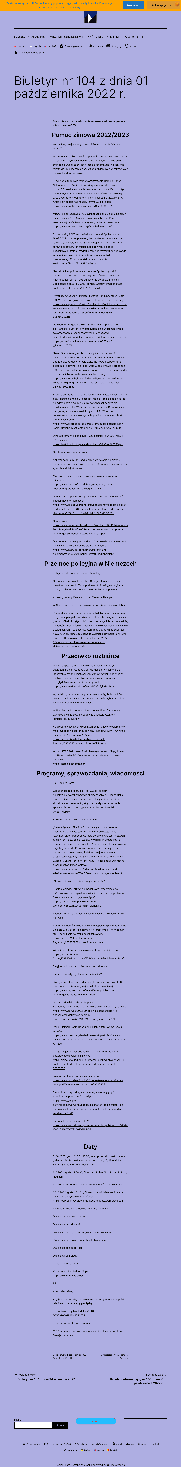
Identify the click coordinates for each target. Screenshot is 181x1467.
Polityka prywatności (163, 5)
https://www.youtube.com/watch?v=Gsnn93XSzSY (82, 206)
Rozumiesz (133, 5)
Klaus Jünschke (66, 1358)
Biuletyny (124, 1358)
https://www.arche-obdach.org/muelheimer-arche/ (82, 226)
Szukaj (17, 1420)
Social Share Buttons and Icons (74, 1464)
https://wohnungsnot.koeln (68, 1275)
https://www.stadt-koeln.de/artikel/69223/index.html (83, 686)
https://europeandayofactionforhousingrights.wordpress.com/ (88, 1200)
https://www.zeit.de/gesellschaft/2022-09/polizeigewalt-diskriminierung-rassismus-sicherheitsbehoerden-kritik (80, 642)
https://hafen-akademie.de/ (69, 763)
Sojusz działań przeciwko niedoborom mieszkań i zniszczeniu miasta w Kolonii (78, 37)
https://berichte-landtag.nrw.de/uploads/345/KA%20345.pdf (88, 444)
